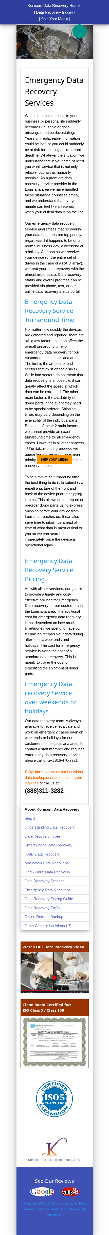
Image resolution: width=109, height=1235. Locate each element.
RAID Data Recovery (42, 854)
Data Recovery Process (45, 881)
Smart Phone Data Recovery (48, 845)
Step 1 (30, 818)
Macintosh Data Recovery (46, 863)
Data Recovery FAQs (42, 908)
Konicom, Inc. (54, 1215)
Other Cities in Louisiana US (48, 926)
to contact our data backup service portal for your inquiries (54, 777)
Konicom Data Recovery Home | (55, 5)
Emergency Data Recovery (47, 890)
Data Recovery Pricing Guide (49, 899)
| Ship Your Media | (54, 19)
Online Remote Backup (44, 917)
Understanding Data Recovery (50, 827)
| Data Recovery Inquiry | (54, 12)
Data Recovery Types (43, 836)
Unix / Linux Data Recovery (47, 872)
